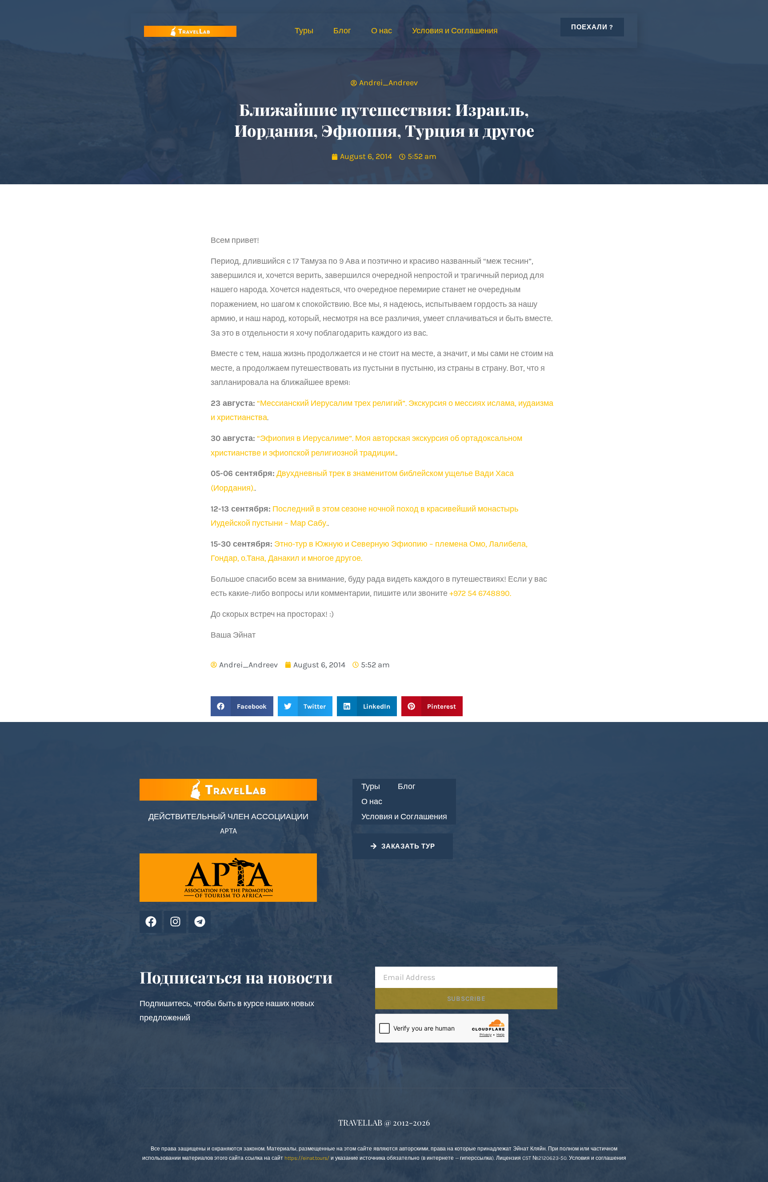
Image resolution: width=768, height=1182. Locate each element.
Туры (304, 31)
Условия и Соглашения (455, 31)
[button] (242, 706)
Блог (342, 31)
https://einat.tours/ (306, 1158)
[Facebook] (151, 922)
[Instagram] (175, 922)
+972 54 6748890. (480, 593)
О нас (381, 31)
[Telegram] (199, 922)
